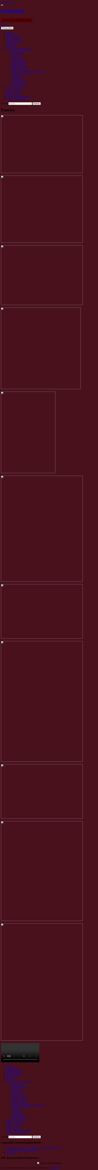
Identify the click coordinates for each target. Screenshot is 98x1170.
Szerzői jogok (11, 46)
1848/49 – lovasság (19, 69)
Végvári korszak (17, 58)
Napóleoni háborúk (19, 62)
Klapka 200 (11, 1152)
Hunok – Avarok (18, 51)
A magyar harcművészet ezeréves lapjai (22, 1150)
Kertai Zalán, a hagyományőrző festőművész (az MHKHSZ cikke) (33, 1148)
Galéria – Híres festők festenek (18, 97)
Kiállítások (10, 44)
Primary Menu (7, 28)
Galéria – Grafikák (13, 92)
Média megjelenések (14, 42)
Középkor (15, 55)
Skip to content (7, 2)
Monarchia (15, 76)
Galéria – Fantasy (13, 90)
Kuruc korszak (17, 60)
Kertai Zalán (12, 10)
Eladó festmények (13, 39)
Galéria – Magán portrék (16, 99)
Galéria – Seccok (13, 94)
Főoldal (4, 25)
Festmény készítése (14, 37)
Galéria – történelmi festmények (19, 49)
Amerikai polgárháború (20, 74)
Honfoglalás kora (18, 53)
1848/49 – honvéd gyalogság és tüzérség (27, 71)
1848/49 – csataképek (20, 67)
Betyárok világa (17, 65)
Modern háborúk (18, 85)
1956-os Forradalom (19, 83)
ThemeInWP (55, 1168)
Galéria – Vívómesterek (15, 87)
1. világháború (17, 78)
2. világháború (17, 81)
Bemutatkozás (11, 35)
